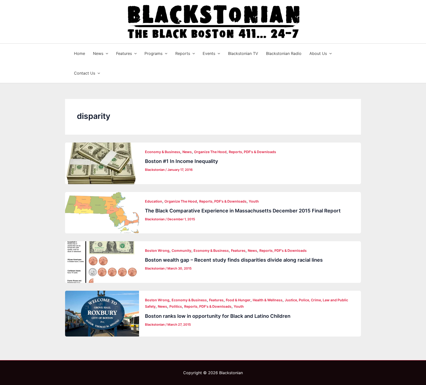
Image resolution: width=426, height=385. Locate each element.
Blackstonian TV (243, 53)
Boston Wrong (157, 250)
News (98, 53)
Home (79, 53)
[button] (105, 53)
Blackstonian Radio (284, 53)
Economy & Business (162, 152)
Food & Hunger (238, 300)
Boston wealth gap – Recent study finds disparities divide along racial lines (234, 260)
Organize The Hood (210, 152)
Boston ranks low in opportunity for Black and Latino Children (217, 316)
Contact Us (84, 73)
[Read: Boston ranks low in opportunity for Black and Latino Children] (102, 314)
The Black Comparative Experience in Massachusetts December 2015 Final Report (243, 211)
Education (153, 201)
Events (209, 53)
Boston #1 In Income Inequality (181, 161)
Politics (175, 306)
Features (124, 53)
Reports (182, 53)
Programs (153, 53)
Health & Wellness (268, 300)
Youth (254, 201)
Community (181, 250)
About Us (318, 53)
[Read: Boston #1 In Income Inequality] (102, 163)
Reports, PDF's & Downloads (252, 152)
